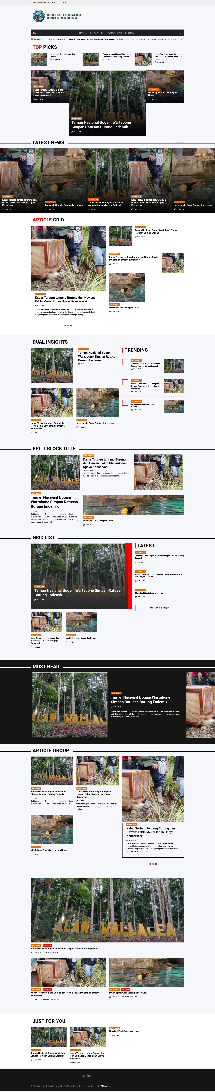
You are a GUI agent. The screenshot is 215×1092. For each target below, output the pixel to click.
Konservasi (130, 33)
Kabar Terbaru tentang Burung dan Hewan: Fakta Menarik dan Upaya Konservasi (169, 56)
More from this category (159, 608)
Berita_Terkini (97, 33)
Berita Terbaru (76, 118)
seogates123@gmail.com (46, 39)
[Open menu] (34, 33)
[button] (183, 59)
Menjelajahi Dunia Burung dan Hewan (71, 39)
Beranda (83, 33)
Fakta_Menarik (115, 33)
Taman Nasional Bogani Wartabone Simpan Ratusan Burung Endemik (148, 39)
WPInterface (105, 1086)
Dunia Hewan (47, 945)
